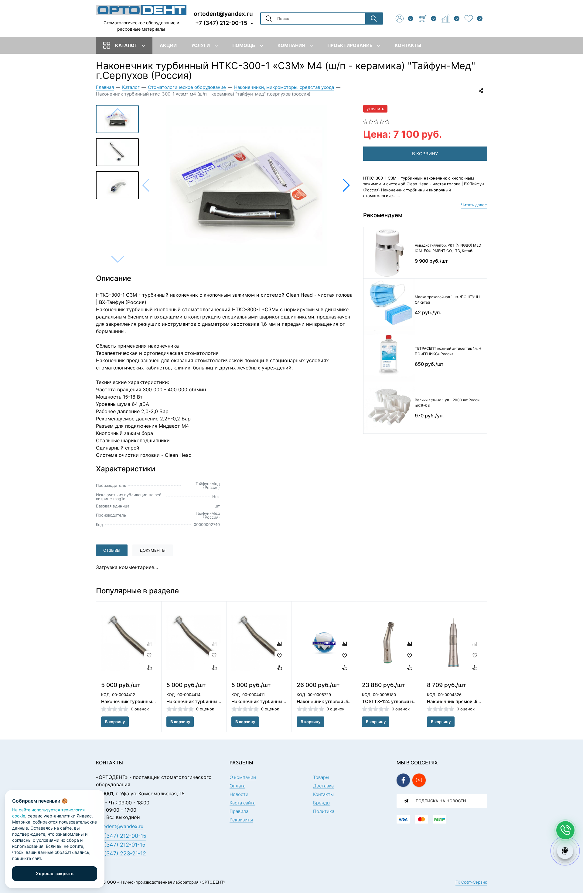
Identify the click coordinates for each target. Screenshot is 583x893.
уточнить (375, 108)
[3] (376, 121)
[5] (387, 121)
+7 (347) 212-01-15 (120, 844)
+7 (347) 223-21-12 (121, 853)
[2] (371, 121)
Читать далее (474, 204)
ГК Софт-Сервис (471, 882)
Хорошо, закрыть (54, 873)
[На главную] (141, 9)
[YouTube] (419, 780)
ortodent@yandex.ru (223, 13)
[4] (382, 121)
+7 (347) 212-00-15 (221, 23)
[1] (365, 121)
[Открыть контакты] (565, 830)
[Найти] (373, 18)
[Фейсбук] (403, 780)
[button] (346, 185)
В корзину (115, 721)
